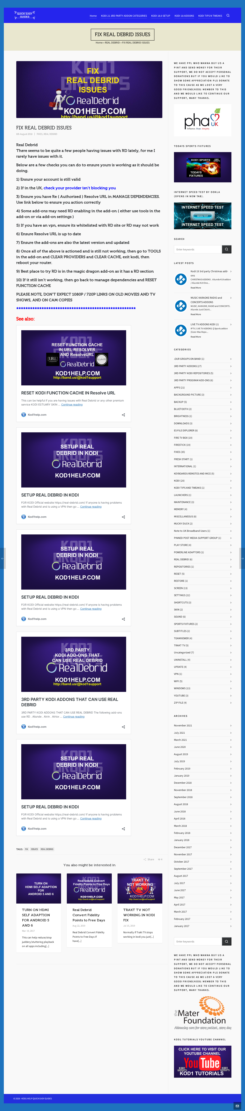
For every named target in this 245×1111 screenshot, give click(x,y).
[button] (226, 249)
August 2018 (181, 804)
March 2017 (180, 912)
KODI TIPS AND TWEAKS (187, 488)
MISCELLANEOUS (183, 516)
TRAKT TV (179, 645)
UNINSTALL (180, 660)
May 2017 (179, 897)
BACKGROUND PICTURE (187, 395)
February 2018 (182, 833)
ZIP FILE (178, 703)
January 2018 (181, 840)
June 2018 (180, 811)
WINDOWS (179, 688)
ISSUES (34, 849)
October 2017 (181, 862)
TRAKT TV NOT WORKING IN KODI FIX (139, 915)
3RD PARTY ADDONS (185, 366)
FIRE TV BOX (181, 438)
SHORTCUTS (181, 602)
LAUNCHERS (181, 495)
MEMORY (179, 509)
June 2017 (180, 890)
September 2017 (183, 869)
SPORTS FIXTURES (184, 624)
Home (99, 42)
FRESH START (181, 459)
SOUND (178, 617)
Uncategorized (182, 652)
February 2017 (182, 919)
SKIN (176, 609)
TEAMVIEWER (181, 638)
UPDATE (178, 667)
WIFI (176, 681)
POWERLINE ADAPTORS (187, 552)
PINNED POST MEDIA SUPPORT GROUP (196, 538)
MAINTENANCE (182, 502)
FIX (26, 849)
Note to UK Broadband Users (190, 531)
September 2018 (183, 797)
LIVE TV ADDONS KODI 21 (205, 324)
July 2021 (179, 733)
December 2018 (183, 783)
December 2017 (183, 847)
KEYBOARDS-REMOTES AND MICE (192, 473)
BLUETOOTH (181, 409)
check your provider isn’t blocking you (80, 188)
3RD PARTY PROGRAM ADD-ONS (192, 380)
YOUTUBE (179, 695)
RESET (177, 574)
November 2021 (183, 725)
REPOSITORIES (182, 567)
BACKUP (178, 402)
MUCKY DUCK (181, 523)
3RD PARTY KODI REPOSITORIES (192, 373)
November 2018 (183, 790)
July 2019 (179, 761)
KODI (177, 481)
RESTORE (179, 581)
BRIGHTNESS (181, 416)
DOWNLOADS (181, 423)
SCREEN (178, 588)
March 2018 (180, 826)
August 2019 (181, 754)
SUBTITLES (180, 631)
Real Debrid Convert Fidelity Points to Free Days (89, 915)
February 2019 (182, 768)
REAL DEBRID (112, 42)
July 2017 (179, 883)
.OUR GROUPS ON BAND (187, 359)
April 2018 (179, 818)
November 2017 (183, 854)
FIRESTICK (180, 445)
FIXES (39, 134)
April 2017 (179, 904)
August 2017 (181, 876)
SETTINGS (179, 595)
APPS (177, 387)
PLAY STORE (181, 545)
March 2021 (180, 740)
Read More (196, 287)
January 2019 (181, 776)
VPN (176, 674)
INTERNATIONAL (183, 466)
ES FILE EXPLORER (184, 430)
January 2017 (181, 926)
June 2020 (180, 747)
